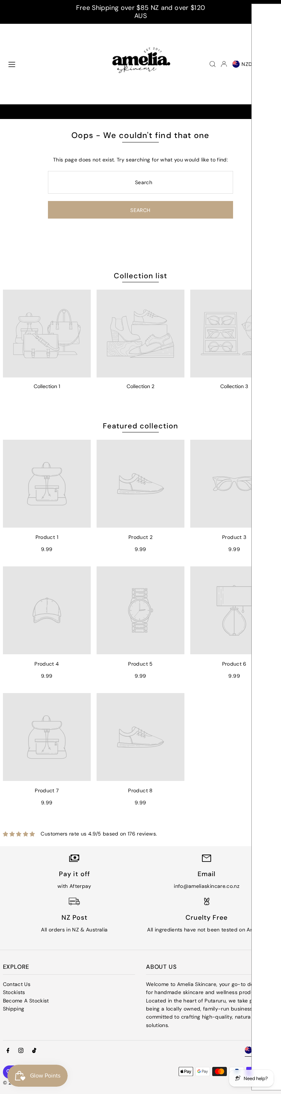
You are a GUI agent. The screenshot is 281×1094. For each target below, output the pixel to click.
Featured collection (140, 426)
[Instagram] (20, 1051)
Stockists (14, 992)
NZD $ (249, 64)
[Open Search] (213, 64)
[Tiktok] (34, 1051)
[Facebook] (8, 1051)
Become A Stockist (26, 1000)
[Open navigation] (52, 63)
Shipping (14, 1008)
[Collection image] (47, 333)
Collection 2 (140, 386)
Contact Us (17, 984)
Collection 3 (234, 386)
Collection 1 (47, 386)
